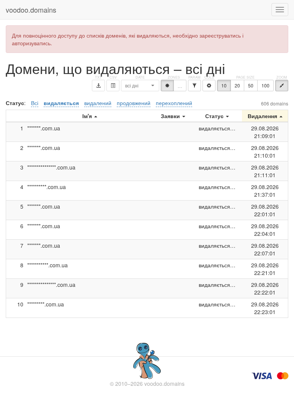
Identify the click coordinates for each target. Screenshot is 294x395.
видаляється (61, 103)
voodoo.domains (31, 10)
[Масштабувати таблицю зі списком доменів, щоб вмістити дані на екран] (281, 85)
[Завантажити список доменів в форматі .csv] (112, 85)
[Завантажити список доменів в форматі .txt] (98, 85)
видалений (97, 103)
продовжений (133, 103)
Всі (34, 103)
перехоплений (174, 103)
